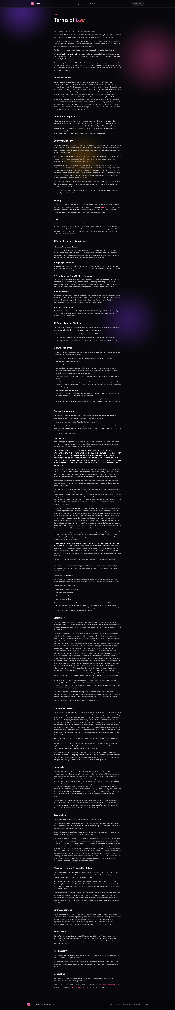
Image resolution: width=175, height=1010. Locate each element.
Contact (92, 4)
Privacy (111, 1004)
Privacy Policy (106, 207)
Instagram (137, 1004)
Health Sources (126, 1004)
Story (84, 4)
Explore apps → (137, 3)
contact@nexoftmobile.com (109, 985)
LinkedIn (145, 1004)
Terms (118, 1004)
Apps (78, 4)
